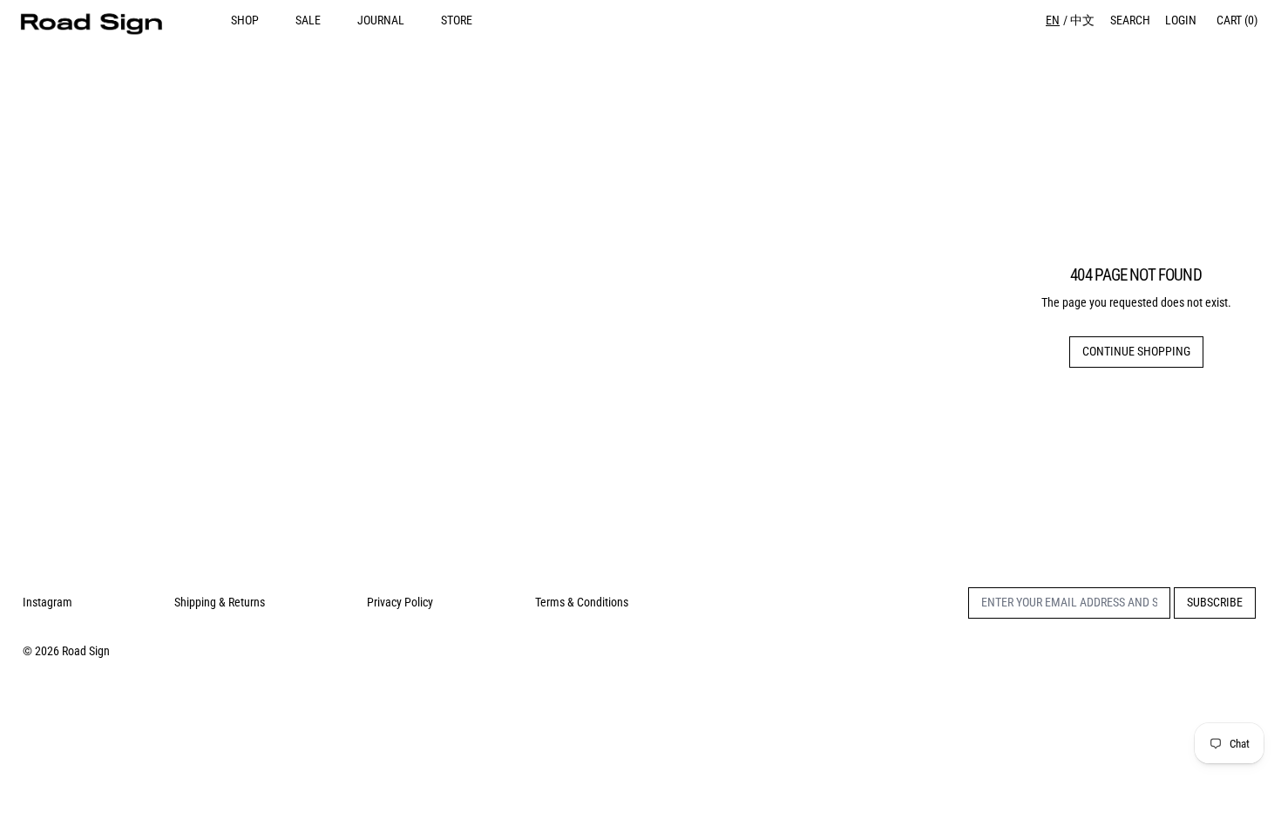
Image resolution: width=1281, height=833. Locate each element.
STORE (456, 20)
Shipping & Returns (219, 602)
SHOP (245, 20)
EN (1053, 20)
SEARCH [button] (1130, 20)
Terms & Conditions (581, 602)
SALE (308, 20)
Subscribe (1215, 602)
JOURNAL (380, 20)
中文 (1082, 20)
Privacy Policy (400, 602)
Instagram (47, 602)
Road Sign (86, 651)
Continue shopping (1136, 351)
